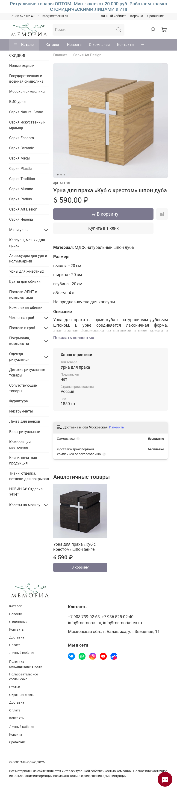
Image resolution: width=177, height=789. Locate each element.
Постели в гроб (22, 328)
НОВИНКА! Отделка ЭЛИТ (26, 492)
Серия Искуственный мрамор (27, 125)
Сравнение (155, 16)
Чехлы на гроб (21, 318)
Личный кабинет (113, 16)
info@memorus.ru (55, 16)
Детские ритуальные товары (27, 372)
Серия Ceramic (21, 148)
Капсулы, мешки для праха (27, 243)
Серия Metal (19, 158)
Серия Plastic (20, 168)
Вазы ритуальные (24, 432)
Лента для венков (24, 421)
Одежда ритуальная (19, 357)
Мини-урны (18, 230)
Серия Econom (21, 138)
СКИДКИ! (17, 55)
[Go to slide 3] (64, 174)
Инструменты (21, 411)
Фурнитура (18, 401)
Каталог (28, 44)
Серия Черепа (21, 219)
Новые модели (21, 65)
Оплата (15, 645)
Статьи (14, 687)
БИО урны (17, 101)
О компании (99, 44)
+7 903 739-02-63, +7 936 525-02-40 (100, 616)
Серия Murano (21, 189)
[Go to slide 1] (58, 174)
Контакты (125, 44)
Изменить (116, 427)
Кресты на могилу (24, 505)
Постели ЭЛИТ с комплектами (23, 295)
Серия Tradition (22, 179)
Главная (60, 55)
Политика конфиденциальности (25, 664)
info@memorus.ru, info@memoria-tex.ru (105, 622)
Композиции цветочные (20, 445)
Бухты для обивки (25, 281)
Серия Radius (20, 199)
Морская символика (27, 91)
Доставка (16, 637)
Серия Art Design (87, 55)
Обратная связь (21, 695)
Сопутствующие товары (23, 388)
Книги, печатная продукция (23, 460)
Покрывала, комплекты (19, 341)
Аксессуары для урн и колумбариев (28, 258)
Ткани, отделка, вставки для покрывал (29, 476)
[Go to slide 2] (61, 174)
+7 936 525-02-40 (22, 16)
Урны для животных (26, 271)
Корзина (136, 16)
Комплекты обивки (25, 307)
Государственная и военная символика (26, 79)
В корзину (80, 567)
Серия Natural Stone (26, 112)
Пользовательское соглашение (23, 676)
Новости (74, 44)
